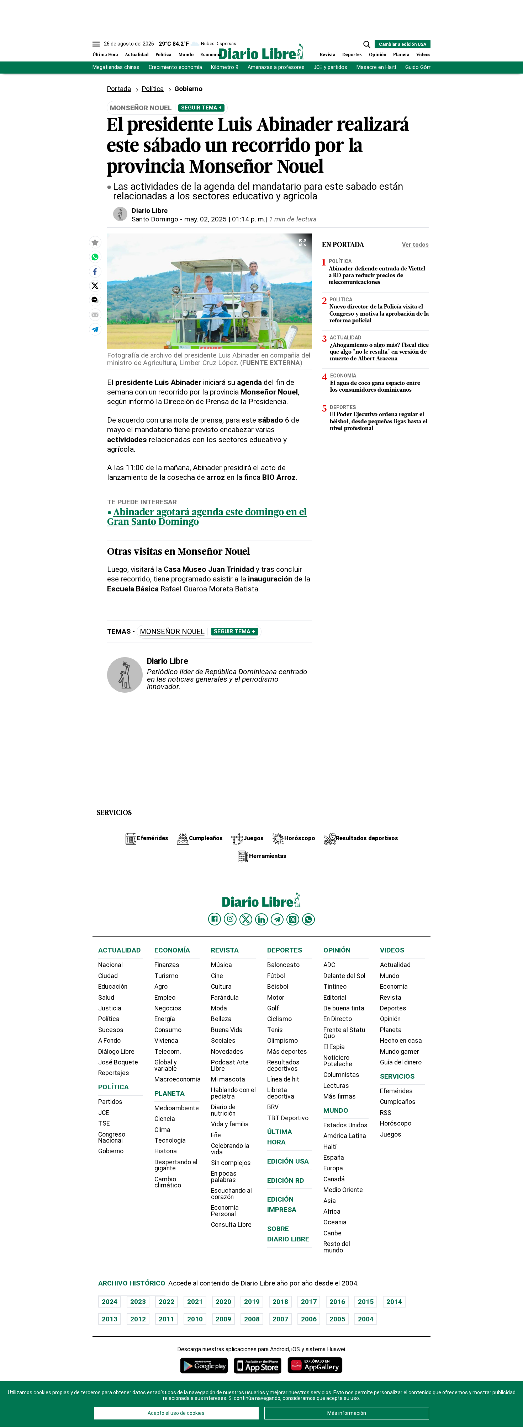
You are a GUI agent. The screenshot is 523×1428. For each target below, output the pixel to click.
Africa (331, 1211)
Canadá (334, 1179)
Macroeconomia (177, 1079)
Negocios (167, 1008)
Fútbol (276, 975)
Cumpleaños (398, 1101)
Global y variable (165, 1065)
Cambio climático (167, 1182)
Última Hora (105, 55)
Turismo (166, 975)
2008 (252, 1319)
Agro (161, 986)
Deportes (352, 55)
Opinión (377, 55)
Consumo (167, 1030)
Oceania (335, 1222)
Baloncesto (283, 964)
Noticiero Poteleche (337, 1061)
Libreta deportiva (280, 1093)
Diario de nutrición (223, 1110)
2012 (138, 1319)
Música (221, 964)
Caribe (332, 1233)
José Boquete (118, 1062)
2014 (394, 1302)
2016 (337, 1302)
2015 (366, 1302)
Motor (275, 997)
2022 (166, 1302)
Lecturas (336, 1085)
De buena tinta (343, 1008)
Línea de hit (283, 1079)
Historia (165, 1151)
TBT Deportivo (287, 1118)
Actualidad (137, 55)
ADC (329, 964)
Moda (219, 1008)
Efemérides (396, 1091)
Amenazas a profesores (276, 67)
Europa (333, 1168)
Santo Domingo (155, 219)
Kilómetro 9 (224, 67)
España (333, 1157)
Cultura (221, 986)
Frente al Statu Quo (344, 1033)
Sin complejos (231, 1162)
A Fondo (109, 1040)
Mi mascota (228, 1079)
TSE (104, 1123)
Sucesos (110, 1030)
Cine (217, 975)
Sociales (223, 1040)
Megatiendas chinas (116, 67)
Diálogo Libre (116, 1051)
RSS (385, 1112)
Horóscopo (395, 1123)
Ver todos (415, 244)
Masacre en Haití (376, 67)
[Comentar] (95, 300)
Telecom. (167, 1051)
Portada (119, 89)
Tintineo (335, 986)
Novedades (227, 1051)
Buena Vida (227, 1030)
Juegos (390, 1134)
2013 (109, 1319)
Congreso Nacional (111, 1137)
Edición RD (285, 1180)
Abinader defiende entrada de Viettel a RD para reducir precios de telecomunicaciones (377, 275)
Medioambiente (176, 1108)
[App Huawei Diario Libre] (314, 1365)
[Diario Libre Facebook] (214, 919)
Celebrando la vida (230, 1149)
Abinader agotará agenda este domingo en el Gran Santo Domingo (207, 517)
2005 (337, 1319)
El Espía (334, 1047)
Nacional (110, 964)
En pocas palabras (224, 1176)
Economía (211, 55)
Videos (423, 55)
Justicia (109, 1008)
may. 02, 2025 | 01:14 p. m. (224, 219)
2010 (195, 1319)
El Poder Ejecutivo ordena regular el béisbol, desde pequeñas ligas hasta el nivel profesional (378, 421)
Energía (164, 1018)
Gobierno (110, 1151)
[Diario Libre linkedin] (261, 919)
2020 (223, 1302)
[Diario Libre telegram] (277, 919)
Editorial (334, 997)
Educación (112, 986)
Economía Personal (225, 1211)
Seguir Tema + (201, 107)
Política (163, 55)
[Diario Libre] (261, 51)
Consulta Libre (231, 1224)
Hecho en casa (401, 1040)
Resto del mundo (336, 1247)
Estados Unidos (345, 1125)
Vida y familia (230, 1124)
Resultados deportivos (283, 1065)
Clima (162, 1129)
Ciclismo (279, 1018)
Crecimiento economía (175, 67)
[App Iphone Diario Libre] (257, 1365)
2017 (309, 1302)
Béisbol (277, 986)
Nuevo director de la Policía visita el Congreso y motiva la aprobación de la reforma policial (379, 313)
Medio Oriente (343, 1189)
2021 (195, 1302)
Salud (106, 997)
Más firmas (339, 1096)
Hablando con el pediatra (233, 1093)
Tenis (275, 1030)
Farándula (225, 997)
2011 (166, 1319)
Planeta (401, 55)
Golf (273, 1008)
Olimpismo (282, 1040)
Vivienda (166, 1040)
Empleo (164, 997)
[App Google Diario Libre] (204, 1365)
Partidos (110, 1101)
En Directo (337, 1018)
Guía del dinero (401, 1062)
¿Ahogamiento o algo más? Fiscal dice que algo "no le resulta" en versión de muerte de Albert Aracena (379, 352)
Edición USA (288, 1161)
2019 (252, 1302)
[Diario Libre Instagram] (230, 919)
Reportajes (113, 1073)
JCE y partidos (330, 67)
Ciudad (108, 975)
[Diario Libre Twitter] (245, 919)
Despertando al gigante (175, 1165)
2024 (109, 1302)
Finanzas (166, 964)
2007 (280, 1319)
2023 (138, 1302)
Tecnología (170, 1140)
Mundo (186, 55)
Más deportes (287, 1051)
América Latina (344, 1135)
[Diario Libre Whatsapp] (308, 919)
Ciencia (164, 1118)
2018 (280, 1302)
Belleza (221, 1018)
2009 (223, 1319)
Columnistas (341, 1074)
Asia (329, 1200)
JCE (103, 1112)
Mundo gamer (399, 1051)
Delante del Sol (344, 975)
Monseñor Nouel (172, 631)
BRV (273, 1107)
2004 (366, 1319)
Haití (330, 1146)
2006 (309, 1319)
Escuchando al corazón (231, 1194)
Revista (328, 55)
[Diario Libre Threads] (292, 919)
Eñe (216, 1135)
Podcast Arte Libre (230, 1065)
